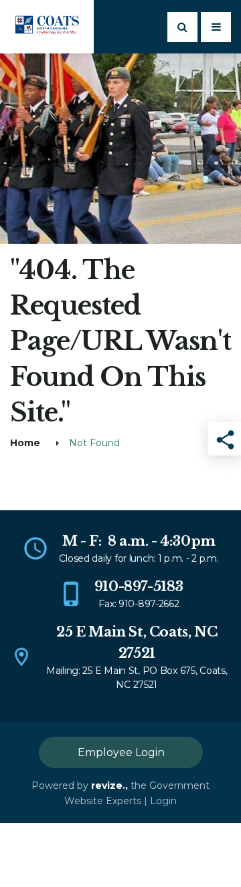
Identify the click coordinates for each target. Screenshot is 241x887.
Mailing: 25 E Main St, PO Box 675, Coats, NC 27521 (137, 678)
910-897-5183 (138, 586)
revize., (109, 785)
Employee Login (121, 752)
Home (25, 443)
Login (163, 801)
